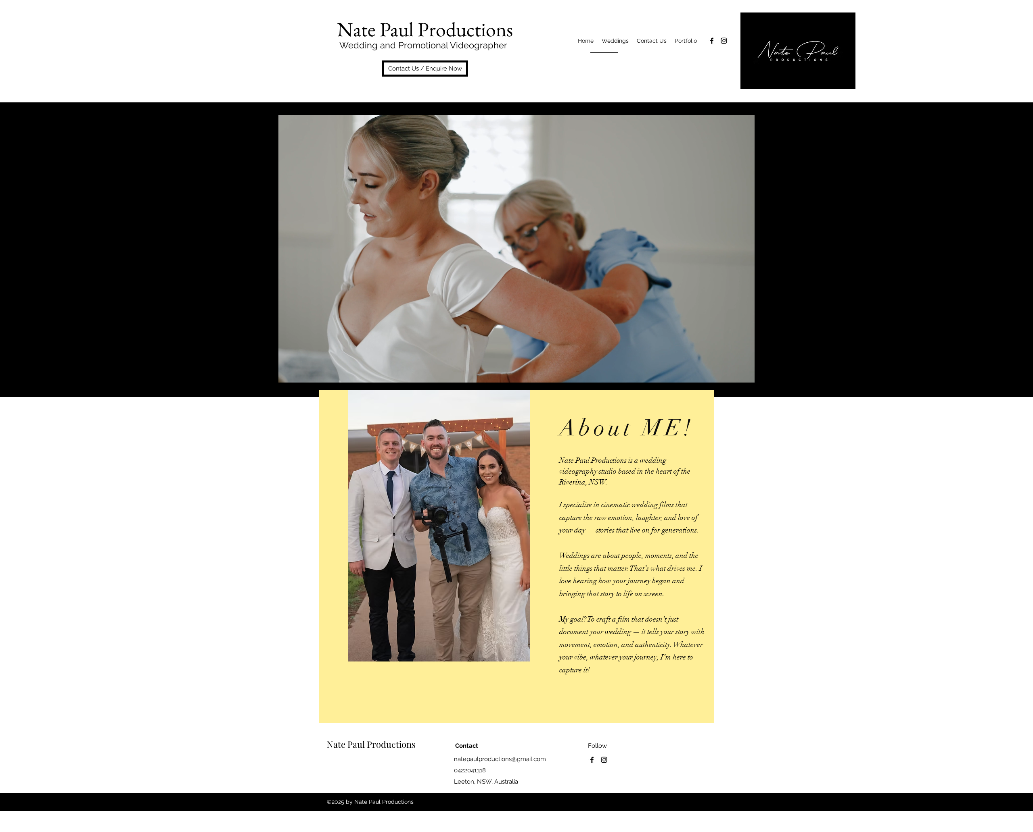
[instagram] (724, 41)
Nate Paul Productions (371, 744)
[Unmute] (302, 371)
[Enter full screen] (744, 371)
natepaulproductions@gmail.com (500, 759)
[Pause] (288, 371)
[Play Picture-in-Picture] (730, 371)
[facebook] (712, 41)
